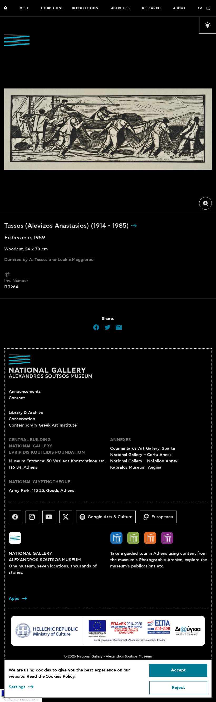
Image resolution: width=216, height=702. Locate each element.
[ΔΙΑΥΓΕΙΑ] (188, 630)
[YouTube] (50, 519)
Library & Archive (26, 412)
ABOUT (179, 8)
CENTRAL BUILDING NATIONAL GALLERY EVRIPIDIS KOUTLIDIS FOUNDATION (47, 446)
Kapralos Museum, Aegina (135, 467)
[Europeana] (160, 519)
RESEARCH (151, 8)
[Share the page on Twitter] (107, 327)
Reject (178, 687)
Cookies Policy (60, 676)
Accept (178, 670)
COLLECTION (87, 8)
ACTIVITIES (120, 8)
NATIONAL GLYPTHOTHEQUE (39, 482)
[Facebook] (17, 519)
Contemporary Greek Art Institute (42, 425)
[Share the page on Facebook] (96, 327)
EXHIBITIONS (52, 8)
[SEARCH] (208, 8)
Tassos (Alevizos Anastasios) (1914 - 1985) (67, 226)
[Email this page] (119, 327)
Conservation (22, 419)
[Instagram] (34, 519)
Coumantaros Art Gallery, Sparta (142, 448)
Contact (17, 398)
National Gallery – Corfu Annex (141, 454)
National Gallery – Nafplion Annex (144, 461)
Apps (14, 598)
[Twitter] (67, 519)
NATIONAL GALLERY (6, 8)
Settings (17, 687)
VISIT (24, 8)
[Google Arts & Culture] (108, 519)
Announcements (25, 391)
